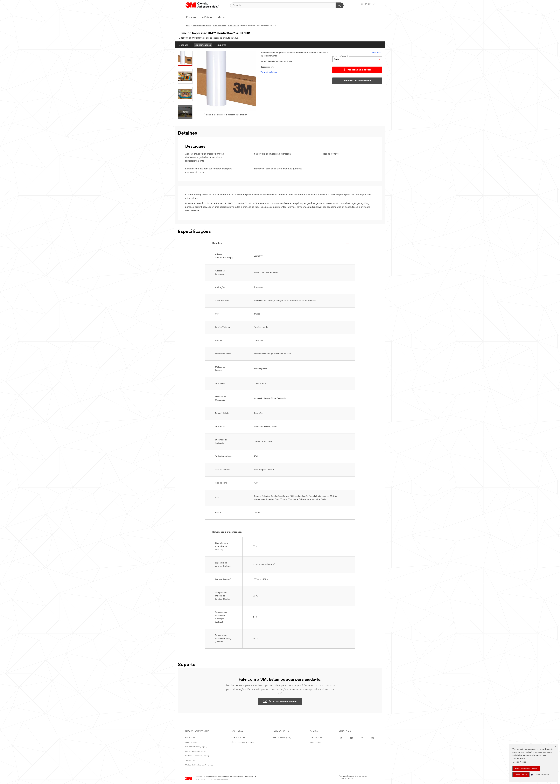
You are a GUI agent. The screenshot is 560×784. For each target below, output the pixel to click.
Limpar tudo (376, 52)
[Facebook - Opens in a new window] (362, 738)
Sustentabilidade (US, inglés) (197, 756)
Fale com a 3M (316, 738)
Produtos (191, 17)
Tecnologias (190, 760)
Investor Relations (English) (196, 747)
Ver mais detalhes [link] (268, 72)
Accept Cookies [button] (521, 775)
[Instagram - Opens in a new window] (372, 738)
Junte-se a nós (191, 742)
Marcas (221, 17)
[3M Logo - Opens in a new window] (202, 5)
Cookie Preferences (235, 777)
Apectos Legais (202, 777)
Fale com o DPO (251, 777)
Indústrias (207, 17)
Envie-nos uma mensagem (283, 701)
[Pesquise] (340, 5)
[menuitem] (183, 45)
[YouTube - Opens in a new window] (351, 738)
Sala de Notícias (238, 738)
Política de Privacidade (218, 777)
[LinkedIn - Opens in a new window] (341, 738)
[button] (540, 774)
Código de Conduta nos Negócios (199, 765)
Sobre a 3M (190, 738)
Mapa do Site (315, 742)
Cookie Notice (519, 762)
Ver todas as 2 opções (359, 70)
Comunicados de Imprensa (242, 742)
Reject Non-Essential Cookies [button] (526, 769)
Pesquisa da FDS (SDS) (281, 738)
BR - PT (364, 4)
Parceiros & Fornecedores (195, 751)
